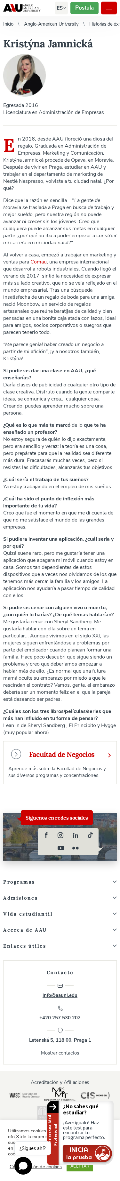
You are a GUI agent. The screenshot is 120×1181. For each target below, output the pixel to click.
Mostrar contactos (60, 1053)
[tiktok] (90, 835)
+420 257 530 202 (60, 1018)
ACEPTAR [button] (79, 1166)
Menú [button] (109, 8)
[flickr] (75, 848)
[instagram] (61, 835)
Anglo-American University (22, 8)
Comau (38, 261)
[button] (60, 8)
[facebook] (46, 835)
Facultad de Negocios (61, 754)
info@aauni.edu (60, 995)
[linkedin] (75, 835)
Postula (84, 8)
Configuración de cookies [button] (36, 1166)
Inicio (8, 24)
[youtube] (61, 848)
